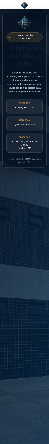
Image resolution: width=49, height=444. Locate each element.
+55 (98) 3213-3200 (24, 107)
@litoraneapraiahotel (24, 124)
